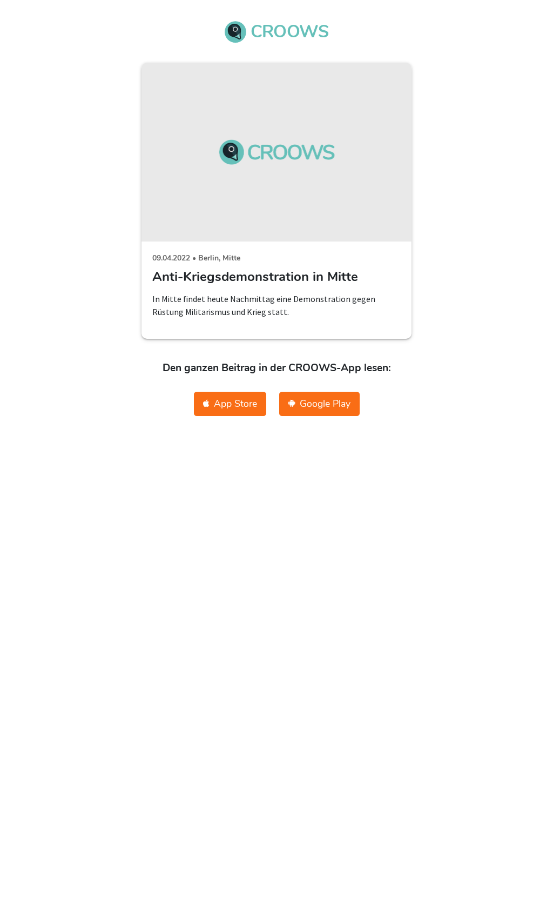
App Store (235, 403)
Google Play (325, 403)
